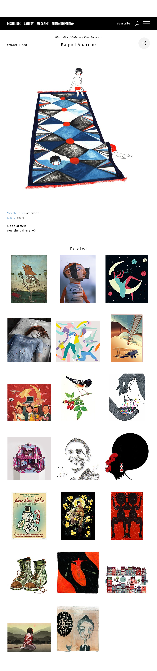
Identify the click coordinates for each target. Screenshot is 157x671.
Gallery (29, 23)
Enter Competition (63, 23)
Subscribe (124, 23)
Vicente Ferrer (16, 213)
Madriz (11, 217)
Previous (12, 44)
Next (24, 44)
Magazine (43, 23)
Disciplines (13, 23)
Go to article (17, 226)
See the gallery (19, 230)
